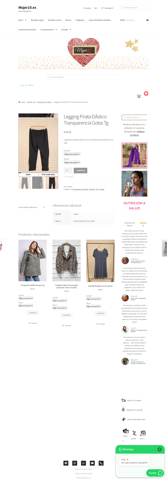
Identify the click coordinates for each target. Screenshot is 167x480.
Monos (68, 20)
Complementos (47, 29)
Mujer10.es (27, 7)
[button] (68, 176)
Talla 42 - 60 (31, 102)
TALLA (66, 159)
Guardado (108, 8)
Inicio (23, 102)
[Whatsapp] (83, 463)
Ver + (96, 8)
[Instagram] (74, 463)
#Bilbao (141, 131)
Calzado (64, 29)
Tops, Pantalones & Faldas (100, 20)
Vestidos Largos (37, 20)
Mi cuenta (87, 8)
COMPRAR (81, 170)
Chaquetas (80, 20)
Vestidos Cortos (54, 20)
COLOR (67, 150)
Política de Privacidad (83, 473)
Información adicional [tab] (27, 207)
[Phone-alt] (101, 463)
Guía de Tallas (27, 85)
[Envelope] (92, 463)
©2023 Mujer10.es (83, 478)
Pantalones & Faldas (44, 102)
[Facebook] (65, 463)
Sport (20, 20)
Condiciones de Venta (83, 469)
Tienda (101, 189)
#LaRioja (134, 135)
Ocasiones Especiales (27, 29)
